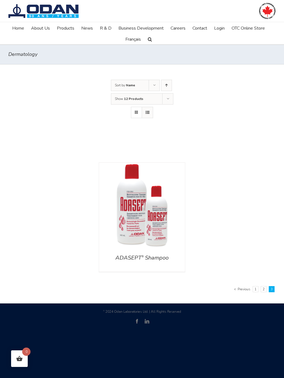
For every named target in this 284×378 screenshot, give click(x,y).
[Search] (150, 38)
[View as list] (147, 112)
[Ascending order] (166, 85)
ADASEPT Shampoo (142, 258)
